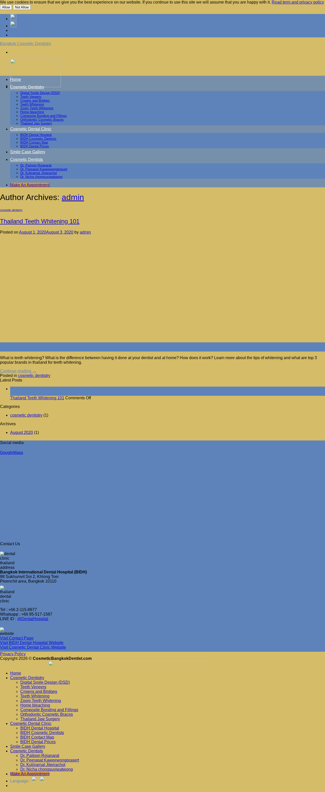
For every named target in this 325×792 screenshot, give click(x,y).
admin (73, 197)
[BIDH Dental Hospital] (162, 664)
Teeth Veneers (30, 97)
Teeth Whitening (32, 104)
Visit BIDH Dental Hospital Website (31, 643)
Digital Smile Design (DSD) (40, 93)
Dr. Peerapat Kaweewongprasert (43, 169)
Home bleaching (32, 112)
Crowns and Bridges (35, 100)
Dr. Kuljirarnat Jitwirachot (38, 173)
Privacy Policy (13, 654)
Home (15, 79)
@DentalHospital (32, 619)
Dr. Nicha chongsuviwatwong (41, 177)
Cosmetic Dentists (26, 159)
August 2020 (21, 432)
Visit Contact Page (17, 638)
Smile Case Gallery (27, 152)
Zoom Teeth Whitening (36, 108)
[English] (13, 19)
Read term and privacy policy (298, 2)
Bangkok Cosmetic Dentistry (25, 43)
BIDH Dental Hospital (36, 135)
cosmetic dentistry (11, 209)
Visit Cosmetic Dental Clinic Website (33, 647)
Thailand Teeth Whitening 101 (39, 221)
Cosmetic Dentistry (27, 87)
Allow (6, 7)
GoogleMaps (11, 452)
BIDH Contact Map (34, 142)
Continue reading (18, 371)
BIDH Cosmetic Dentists (38, 139)
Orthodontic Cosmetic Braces (42, 119)
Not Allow (22, 7)
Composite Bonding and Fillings (43, 116)
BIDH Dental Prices (34, 146)
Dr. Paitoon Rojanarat (36, 165)
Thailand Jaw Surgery (36, 123)
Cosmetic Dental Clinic (31, 129)
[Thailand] (13, 26)
